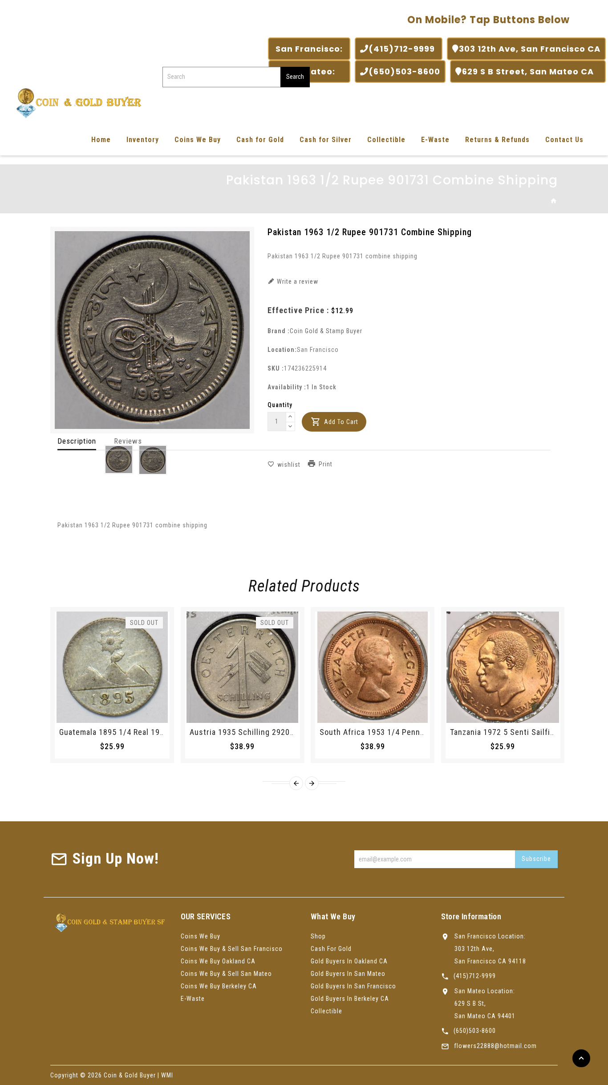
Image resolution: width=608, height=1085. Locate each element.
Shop (318, 936)
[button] (290, 417)
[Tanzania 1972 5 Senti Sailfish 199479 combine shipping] (503, 667)
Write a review (296, 281)
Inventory (142, 139)
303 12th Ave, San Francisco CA (529, 48)
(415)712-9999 (403, 48)
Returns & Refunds (497, 139)
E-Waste (435, 139)
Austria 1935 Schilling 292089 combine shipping (278, 732)
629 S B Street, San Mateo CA (531, 71)
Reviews (128, 440)
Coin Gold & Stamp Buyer (326, 330)
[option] (119, 459)
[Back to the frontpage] (554, 201)
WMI (167, 1075)
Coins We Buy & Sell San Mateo (226, 973)
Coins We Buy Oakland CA (218, 961)
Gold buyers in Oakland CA (349, 961)
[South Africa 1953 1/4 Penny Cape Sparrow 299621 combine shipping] (372, 667)
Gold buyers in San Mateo (348, 973)
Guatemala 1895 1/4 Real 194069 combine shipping (152, 732)
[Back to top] (581, 1058)
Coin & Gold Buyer (130, 1075)
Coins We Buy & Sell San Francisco (232, 948)
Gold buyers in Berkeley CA (350, 998)
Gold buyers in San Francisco (353, 986)
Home (101, 139)
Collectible (386, 139)
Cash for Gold (260, 139)
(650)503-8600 (404, 71)
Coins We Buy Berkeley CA (219, 986)
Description (76, 440)
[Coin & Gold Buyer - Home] (75, 102)
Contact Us (564, 139)
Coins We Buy (197, 139)
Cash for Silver (326, 139)
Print (325, 464)
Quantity (280, 404)
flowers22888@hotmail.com (495, 1045)
